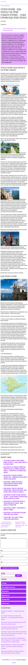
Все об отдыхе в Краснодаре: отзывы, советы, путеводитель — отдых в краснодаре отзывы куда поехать (12, 617)
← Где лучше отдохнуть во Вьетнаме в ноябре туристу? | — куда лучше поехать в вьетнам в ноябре (6, 524)
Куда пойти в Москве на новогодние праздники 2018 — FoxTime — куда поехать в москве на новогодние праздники (13, 646)
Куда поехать (5, 591)
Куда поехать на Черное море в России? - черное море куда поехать (15, 513)
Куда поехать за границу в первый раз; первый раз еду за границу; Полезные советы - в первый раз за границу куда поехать (15, 469)
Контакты (14, 663)
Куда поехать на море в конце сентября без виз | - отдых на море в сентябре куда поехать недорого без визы (15, 496)
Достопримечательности (8, 587)
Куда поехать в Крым (8, 30)
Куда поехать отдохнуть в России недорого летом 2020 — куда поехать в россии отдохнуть (14, 623)
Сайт (2, 562)
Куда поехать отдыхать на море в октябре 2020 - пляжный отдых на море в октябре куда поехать (15, 477)
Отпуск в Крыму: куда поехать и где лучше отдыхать (15, 28)
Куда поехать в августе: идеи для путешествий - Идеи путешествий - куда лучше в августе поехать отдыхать (15, 490)
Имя (2, 550)
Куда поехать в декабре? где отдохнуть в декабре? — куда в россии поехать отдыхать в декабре (13, 652)
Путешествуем (5, 599)
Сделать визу (5, 603)
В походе (4, 583)
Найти (18, 575)
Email (2, 556)
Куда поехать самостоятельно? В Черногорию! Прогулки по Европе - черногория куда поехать (13, 483)
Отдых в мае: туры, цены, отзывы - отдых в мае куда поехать (14, 518)
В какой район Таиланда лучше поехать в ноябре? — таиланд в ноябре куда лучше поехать (12, 628)
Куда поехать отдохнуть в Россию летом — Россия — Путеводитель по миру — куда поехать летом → (21, 524)
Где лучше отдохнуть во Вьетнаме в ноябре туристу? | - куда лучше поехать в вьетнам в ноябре (15, 462)
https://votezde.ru (12, 660)
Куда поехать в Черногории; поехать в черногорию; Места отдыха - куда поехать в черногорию (14, 503)
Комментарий (3, 538)
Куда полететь (6, 595)
